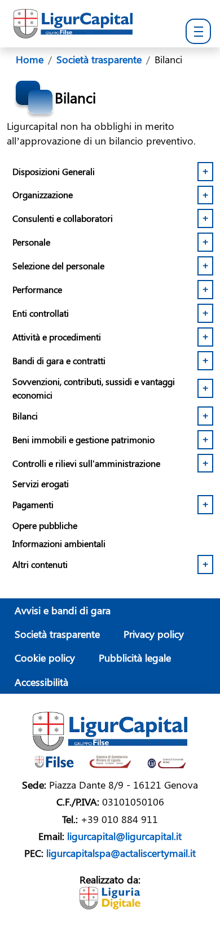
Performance (37, 289)
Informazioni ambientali (58, 543)
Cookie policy (45, 657)
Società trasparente (57, 633)
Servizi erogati (40, 483)
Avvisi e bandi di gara (63, 609)
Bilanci (25, 416)
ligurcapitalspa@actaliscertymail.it (121, 852)
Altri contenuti (40, 564)
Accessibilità (41, 681)
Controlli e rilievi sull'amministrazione (86, 463)
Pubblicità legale (135, 657)
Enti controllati (40, 313)
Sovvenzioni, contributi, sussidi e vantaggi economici (93, 388)
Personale (31, 242)
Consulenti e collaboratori (62, 218)
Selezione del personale (58, 266)
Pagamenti (33, 504)
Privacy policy (154, 633)
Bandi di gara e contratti (58, 360)
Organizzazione (42, 194)
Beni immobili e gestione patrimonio (83, 439)
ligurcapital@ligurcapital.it (124, 835)
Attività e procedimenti (56, 337)
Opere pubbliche (44, 525)
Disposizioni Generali (53, 171)
